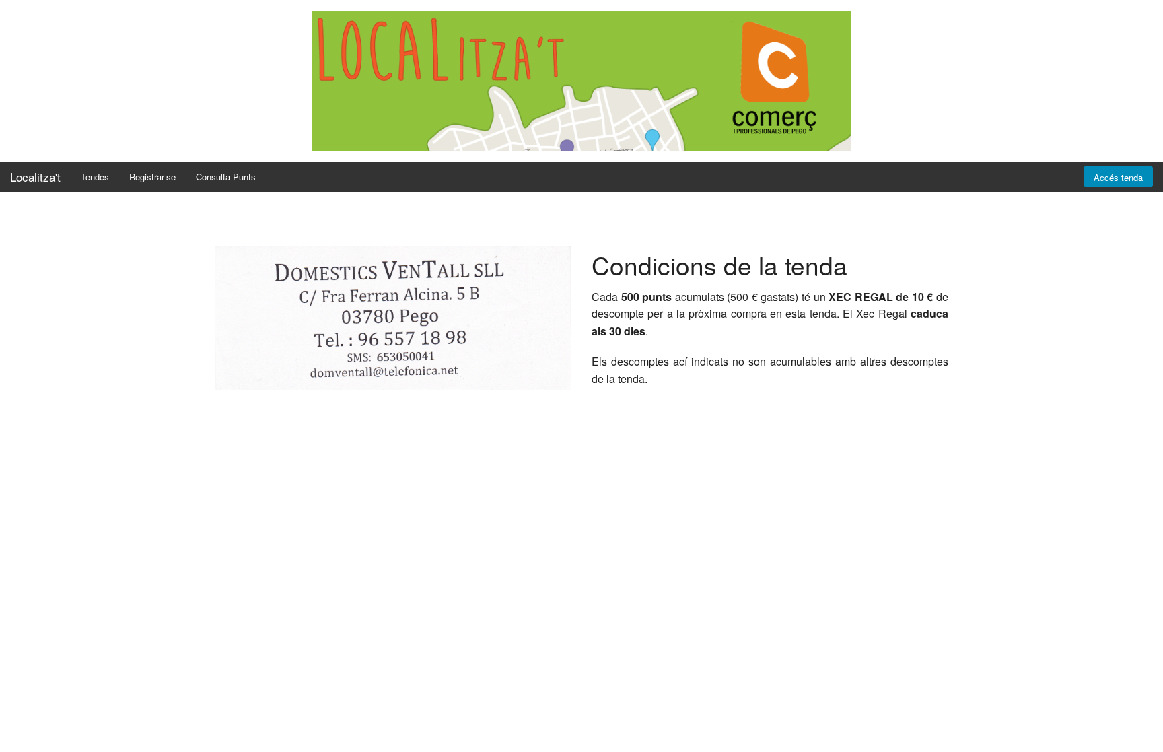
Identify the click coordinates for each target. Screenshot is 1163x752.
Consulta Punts (226, 176)
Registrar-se (152, 176)
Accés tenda (1118, 177)
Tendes (95, 176)
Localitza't (35, 176)
